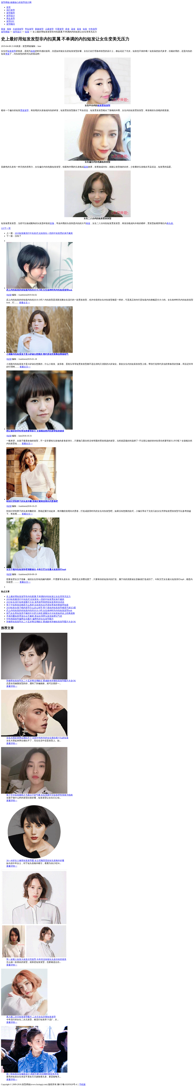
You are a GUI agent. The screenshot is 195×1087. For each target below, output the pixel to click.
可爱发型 (59, 29)
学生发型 (29, 29)
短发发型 (11, 51)
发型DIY (10, 21)
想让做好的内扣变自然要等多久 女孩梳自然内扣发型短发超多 (35, 431)
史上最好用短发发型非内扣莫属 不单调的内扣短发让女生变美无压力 (38, 596)
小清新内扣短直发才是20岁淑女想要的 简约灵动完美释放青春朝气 (37, 354)
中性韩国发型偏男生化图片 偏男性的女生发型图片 (30, 619)
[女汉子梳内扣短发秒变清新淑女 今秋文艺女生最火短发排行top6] (32, 567)
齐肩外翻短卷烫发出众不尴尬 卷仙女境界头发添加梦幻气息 (34, 616)
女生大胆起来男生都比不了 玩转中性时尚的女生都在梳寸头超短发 (37, 738)
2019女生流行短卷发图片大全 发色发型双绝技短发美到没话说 (35, 602)
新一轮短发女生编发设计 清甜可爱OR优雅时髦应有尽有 (32, 1074)
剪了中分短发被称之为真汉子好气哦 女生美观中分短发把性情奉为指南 (39, 795)
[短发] (9, 295)
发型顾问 (10, 24)
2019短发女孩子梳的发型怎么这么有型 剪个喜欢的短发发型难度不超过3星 (41, 608)
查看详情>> (11, 686)
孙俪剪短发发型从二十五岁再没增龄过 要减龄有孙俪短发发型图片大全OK (41, 621)
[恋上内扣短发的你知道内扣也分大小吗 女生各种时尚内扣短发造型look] (39, 288)
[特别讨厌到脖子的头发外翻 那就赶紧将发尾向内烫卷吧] (31, 499)
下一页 (7, 228)
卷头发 (170, 223)
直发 (79, 29)
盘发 (67, 29)
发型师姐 (5, 32)
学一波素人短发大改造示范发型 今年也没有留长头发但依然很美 (36, 959)
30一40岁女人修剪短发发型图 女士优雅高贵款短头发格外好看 (35, 860)
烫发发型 (24, 110)
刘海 (52, 223)
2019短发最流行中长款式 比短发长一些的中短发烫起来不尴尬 (44, 233)
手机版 (82, 1084)
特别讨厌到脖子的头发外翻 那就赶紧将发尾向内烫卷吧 (32, 501)
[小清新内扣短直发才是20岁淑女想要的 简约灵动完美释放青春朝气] (39, 352)
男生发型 (10, 18)
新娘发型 (39, 29)
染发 (73, 29)
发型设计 (10, 16)
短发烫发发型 (104, 105)
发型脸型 (10, 13)
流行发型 (10, 10)
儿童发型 (49, 29)
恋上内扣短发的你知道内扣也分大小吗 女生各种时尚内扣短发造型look (39, 290)
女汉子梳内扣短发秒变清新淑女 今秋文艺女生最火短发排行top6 (36, 569)
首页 (8, 7)
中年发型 (93, 29)
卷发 (3, 29)
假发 (9, 29)
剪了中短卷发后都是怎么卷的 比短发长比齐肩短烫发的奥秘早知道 (37, 605)
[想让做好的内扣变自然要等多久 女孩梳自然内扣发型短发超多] (39, 429)
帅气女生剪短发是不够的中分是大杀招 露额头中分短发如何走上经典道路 (40, 613)
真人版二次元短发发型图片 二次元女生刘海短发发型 (31, 1017)
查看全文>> (24, 302)
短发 (85, 29)
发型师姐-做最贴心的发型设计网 (16, 2)
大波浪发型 (18, 29)
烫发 (7, 54)
